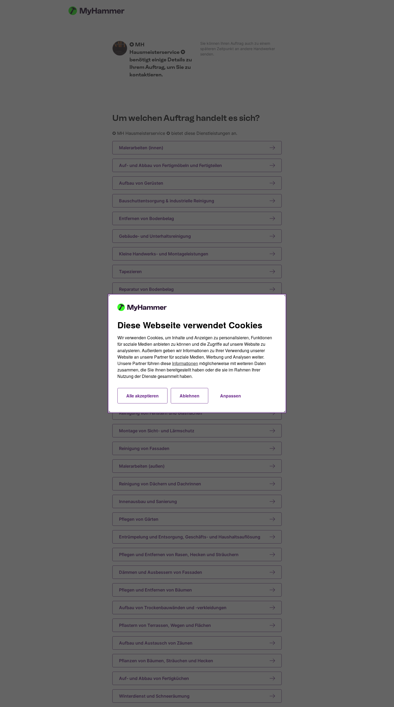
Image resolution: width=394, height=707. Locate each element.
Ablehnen (189, 396)
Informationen (185, 363)
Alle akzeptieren (142, 396)
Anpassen (230, 396)
